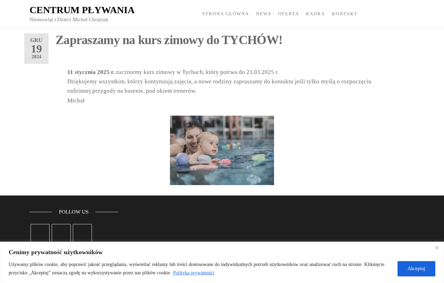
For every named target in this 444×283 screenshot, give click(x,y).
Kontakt (345, 13)
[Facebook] (40, 233)
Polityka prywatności (193, 272)
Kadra (315, 13)
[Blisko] (437, 247)
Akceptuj (416, 268)
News (263, 13)
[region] (222, 262)
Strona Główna (225, 13)
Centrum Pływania (82, 10)
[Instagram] (61, 233)
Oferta (288, 13)
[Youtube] (82, 233)
